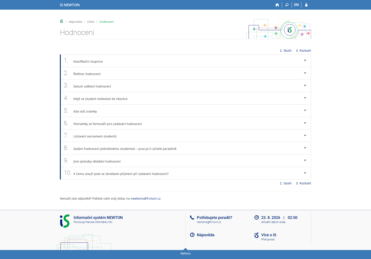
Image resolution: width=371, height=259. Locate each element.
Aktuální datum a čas (273, 222)
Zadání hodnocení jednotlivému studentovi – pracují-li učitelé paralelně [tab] (120, 147)
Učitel (90, 22)
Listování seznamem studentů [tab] (90, 135)
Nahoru (186, 253)
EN (296, 4)
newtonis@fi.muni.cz (146, 198)
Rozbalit (305, 50)
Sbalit (287, 50)
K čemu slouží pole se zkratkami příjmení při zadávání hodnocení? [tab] (116, 172)
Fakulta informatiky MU (99, 222)
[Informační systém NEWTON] (62, 21)
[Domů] (277, 5)
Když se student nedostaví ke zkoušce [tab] (96, 97)
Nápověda (75, 22)
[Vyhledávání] (287, 5)
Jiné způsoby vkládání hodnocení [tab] (92, 160)
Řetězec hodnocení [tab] (82, 73)
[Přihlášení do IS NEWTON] (306, 5)
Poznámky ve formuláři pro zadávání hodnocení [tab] (103, 122)
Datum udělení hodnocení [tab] (87, 85)
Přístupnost (268, 239)
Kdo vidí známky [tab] (80, 110)
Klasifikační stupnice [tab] (83, 60)
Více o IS (268, 235)
